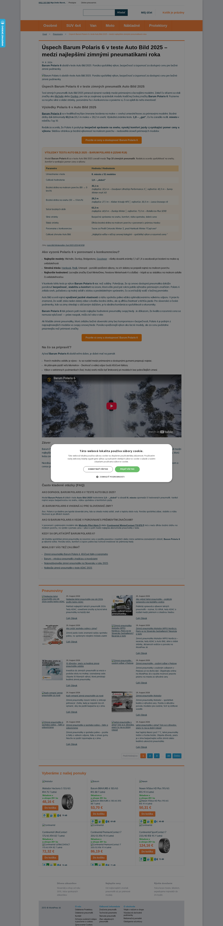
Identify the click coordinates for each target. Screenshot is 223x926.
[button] (111, 476)
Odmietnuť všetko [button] (98, 469)
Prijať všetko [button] (127, 469)
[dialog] (111, 463)
